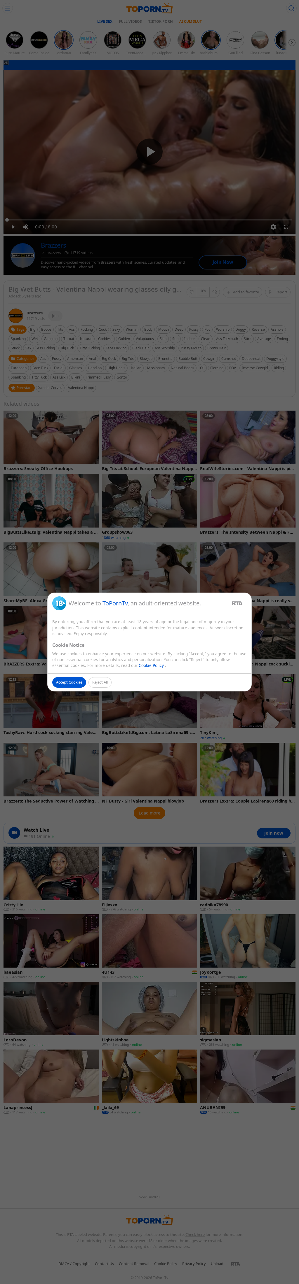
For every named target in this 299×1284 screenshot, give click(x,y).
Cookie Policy (152, 665)
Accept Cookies (69, 682)
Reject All (100, 682)
